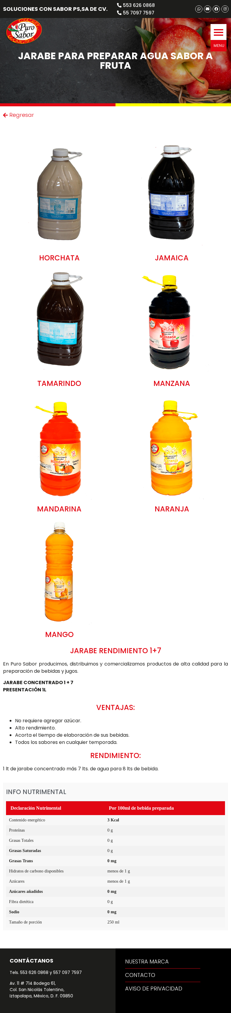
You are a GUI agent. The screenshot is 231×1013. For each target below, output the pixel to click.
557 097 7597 (67, 972)
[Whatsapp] (198, 9)
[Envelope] (207, 9)
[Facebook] (216, 9)
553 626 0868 (34, 972)
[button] (218, 32)
